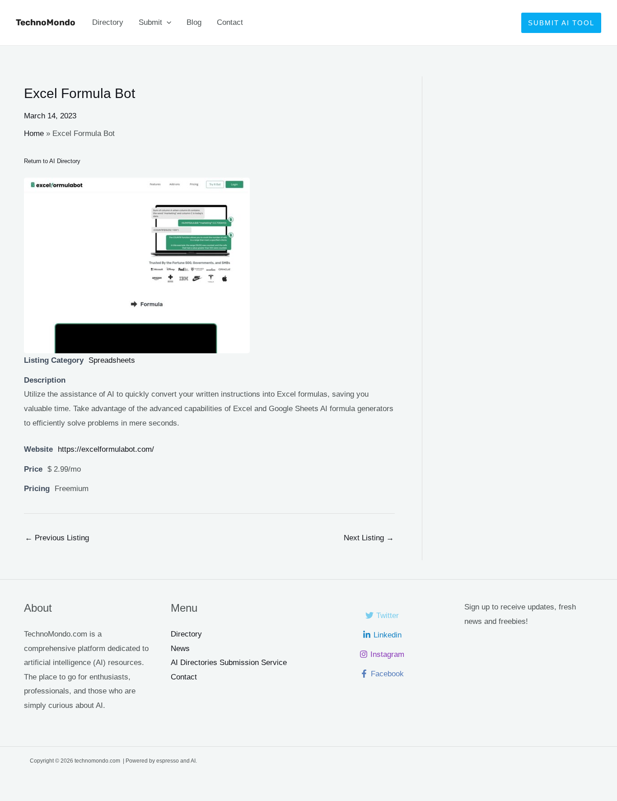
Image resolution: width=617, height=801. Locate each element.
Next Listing (369, 538)
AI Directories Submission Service (229, 662)
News (180, 648)
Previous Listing (57, 538)
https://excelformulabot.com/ (106, 449)
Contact (230, 22)
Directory (107, 22)
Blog (194, 22)
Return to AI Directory (52, 161)
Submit (150, 22)
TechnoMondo (45, 22)
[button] (166, 22)
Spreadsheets (112, 360)
